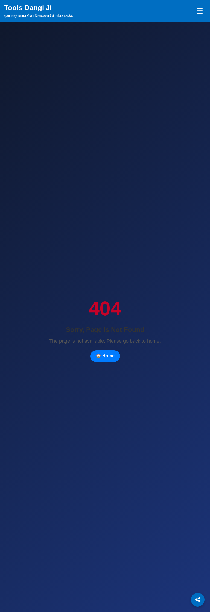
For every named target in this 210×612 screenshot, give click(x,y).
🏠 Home (105, 356)
